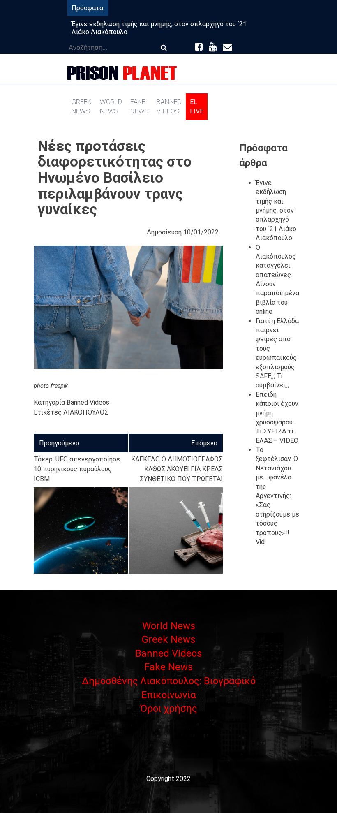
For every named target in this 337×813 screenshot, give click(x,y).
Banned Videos (169, 106)
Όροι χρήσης (168, 708)
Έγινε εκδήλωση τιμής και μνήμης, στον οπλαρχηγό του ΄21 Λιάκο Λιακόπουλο (276, 210)
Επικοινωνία (168, 695)
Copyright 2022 (168, 779)
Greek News (82, 106)
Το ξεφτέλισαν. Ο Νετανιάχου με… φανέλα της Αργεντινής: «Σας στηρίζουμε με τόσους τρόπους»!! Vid (277, 496)
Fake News (139, 106)
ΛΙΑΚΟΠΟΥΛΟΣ (85, 412)
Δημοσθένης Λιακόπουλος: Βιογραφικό (169, 681)
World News (111, 106)
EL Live (196, 106)
